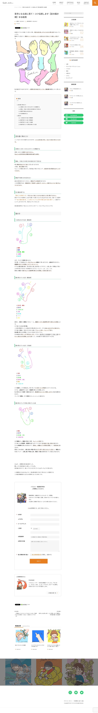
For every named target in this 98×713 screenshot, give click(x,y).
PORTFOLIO (70, 3)
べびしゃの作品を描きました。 (76, 88)
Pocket (28, 27)
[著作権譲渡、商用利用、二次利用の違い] (66, 52)
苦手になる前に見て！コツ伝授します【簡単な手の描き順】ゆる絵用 (49, 614)
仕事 (67, 64)
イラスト (18, 23)
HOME (54, 3)
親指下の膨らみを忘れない (27, 111)
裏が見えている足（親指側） (27, 120)
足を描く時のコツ (22, 104)
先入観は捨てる (24, 113)
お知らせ (68, 73)
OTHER (70, 667)
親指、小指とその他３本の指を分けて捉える (31, 109)
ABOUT (61, 3)
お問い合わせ (70, 670)
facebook (74, 119)
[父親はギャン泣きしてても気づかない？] (66, 31)
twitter (73, 123)
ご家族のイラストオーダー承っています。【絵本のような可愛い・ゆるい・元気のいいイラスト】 (26, 615)
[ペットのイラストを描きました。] (66, 103)
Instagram (73, 115)
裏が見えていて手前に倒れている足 (29, 124)
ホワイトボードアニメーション (73, 66)
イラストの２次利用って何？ (75, 45)
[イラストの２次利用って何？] (66, 45)
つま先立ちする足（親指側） (27, 118)
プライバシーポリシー (68, 700)
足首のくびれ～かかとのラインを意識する (30, 107)
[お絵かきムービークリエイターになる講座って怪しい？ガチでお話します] (66, 24)
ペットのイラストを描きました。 (76, 102)
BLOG (78, 3)
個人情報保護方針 (36, 554)
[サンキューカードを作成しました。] (66, 96)
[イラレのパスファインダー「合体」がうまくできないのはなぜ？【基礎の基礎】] (66, 38)
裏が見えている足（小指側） (27, 122)
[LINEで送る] (24, 27)
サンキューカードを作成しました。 (76, 95)
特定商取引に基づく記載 (78, 700)
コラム (72, 26)
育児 (72, 33)
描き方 (19, 115)
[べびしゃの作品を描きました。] (66, 89)
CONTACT (86, 3)
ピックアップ (69, 78)
